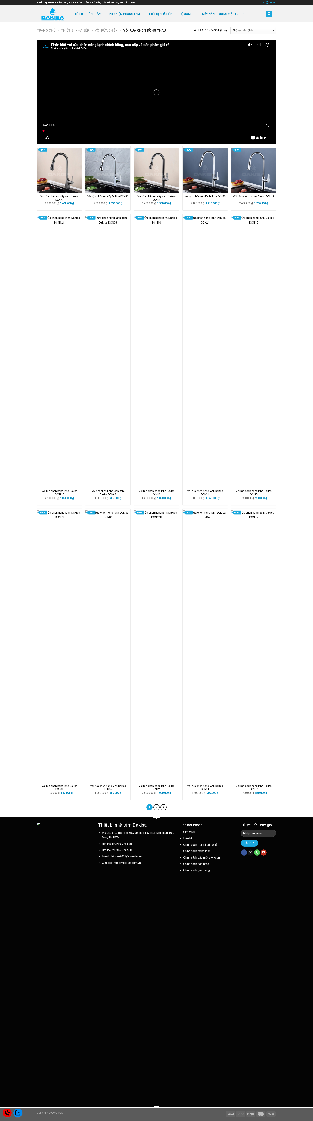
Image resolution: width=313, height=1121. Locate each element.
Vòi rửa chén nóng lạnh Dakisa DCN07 (254, 787)
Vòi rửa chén (106, 30)
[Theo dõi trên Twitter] (271, 2)
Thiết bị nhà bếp (159, 14)
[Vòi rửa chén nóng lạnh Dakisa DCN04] (205, 646)
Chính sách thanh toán (196, 851)
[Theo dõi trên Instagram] (267, 2)
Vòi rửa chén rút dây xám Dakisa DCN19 (156, 198)
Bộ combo (187, 14)
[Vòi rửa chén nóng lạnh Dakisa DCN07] (253, 646)
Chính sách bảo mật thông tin (201, 857)
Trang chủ (46, 30)
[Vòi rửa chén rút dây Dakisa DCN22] (107, 170)
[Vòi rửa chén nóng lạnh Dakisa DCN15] (253, 351)
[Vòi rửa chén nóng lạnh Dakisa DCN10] (156, 351)
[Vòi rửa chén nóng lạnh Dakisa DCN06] (107, 646)
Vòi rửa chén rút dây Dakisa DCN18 (253, 196)
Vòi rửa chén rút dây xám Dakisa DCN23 (59, 198)
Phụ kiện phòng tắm (124, 14)
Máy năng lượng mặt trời (221, 14)
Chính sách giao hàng (196, 870)
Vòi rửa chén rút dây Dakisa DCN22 (107, 196)
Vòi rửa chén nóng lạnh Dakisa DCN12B (156, 787)
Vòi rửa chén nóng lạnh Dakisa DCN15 (254, 493)
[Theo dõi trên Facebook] (264, 2)
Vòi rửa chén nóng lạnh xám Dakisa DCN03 (108, 493)
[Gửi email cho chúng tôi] (274, 2)
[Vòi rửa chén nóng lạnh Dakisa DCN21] (205, 351)
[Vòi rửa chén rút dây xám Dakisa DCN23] (59, 170)
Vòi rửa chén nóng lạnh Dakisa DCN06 (108, 787)
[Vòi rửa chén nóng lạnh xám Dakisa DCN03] (107, 351)
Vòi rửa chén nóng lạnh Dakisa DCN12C (59, 493)
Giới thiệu (189, 832)
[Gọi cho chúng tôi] (257, 852)
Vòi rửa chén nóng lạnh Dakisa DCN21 (205, 493)
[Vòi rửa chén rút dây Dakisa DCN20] (205, 170)
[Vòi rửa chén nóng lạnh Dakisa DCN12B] (156, 646)
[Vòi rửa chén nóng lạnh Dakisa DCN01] (59, 646)
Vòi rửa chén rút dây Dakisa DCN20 (205, 196)
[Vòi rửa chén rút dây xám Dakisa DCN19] (156, 170)
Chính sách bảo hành (196, 864)
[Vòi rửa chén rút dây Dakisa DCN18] (253, 170)
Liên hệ (187, 838)
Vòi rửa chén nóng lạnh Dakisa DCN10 (156, 493)
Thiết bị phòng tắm (86, 14)
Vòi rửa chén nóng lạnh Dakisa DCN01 (59, 787)
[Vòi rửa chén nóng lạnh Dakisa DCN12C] (59, 351)
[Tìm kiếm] (269, 14)
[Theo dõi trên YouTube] (264, 852)
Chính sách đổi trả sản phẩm (201, 844)
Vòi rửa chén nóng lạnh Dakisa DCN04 (205, 787)
